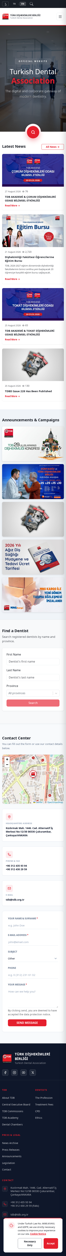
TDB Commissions (12, 1111)
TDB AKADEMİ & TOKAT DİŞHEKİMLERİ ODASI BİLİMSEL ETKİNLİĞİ (29, 332)
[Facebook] (5, 1072)
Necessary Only (30, 1243)
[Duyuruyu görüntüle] (33, 443)
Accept (51, 1243)
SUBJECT (12, 951)
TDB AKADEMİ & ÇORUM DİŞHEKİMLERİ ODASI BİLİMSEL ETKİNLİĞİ (30, 198)
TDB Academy (10, 1117)
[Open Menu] (60, 17)
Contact (6, 1169)
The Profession (44, 1097)
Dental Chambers (12, 1124)
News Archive (10, 1143)
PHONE (12, 968)
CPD (37, 1111)
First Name (14, 654)
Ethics (38, 1117)
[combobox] (8, 693)
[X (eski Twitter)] (33, 1072)
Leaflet (39, 802)
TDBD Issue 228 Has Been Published (28, 391)
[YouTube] (23, 1072)
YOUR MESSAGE (17, 984)
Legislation (8, 1163)
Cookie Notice (38, 1233)
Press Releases (11, 1149)
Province (12, 686)
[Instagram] (14, 1072)
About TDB (8, 1097)
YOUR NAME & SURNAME (23, 918)
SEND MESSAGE (27, 1023)
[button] (33, 775)
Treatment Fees (44, 1104)
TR (14, 3)
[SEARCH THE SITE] (33, 132)
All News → (52, 146)
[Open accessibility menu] (5, 4)
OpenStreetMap (55, 802)
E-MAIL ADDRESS (18, 935)
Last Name (14, 670)
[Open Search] (31, 4)
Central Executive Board (16, 1104)
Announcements (11, 1156)
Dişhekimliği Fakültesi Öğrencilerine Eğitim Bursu (29, 258)
